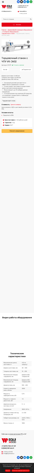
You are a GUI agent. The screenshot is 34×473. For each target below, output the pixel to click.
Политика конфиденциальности (20, 470)
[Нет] (32, 468)
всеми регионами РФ (16, 434)
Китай (5, 69)
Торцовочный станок (8, 101)
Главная (4, 30)
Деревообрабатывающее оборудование (20, 30)
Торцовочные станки (8, 33)
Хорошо (8, 470)
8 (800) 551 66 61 (22, 7)
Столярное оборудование (10, 32)
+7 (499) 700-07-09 (23, 5)
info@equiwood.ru (8, 453)
